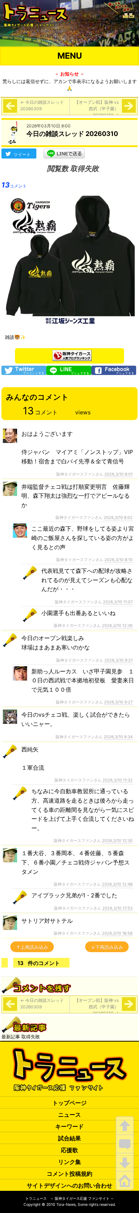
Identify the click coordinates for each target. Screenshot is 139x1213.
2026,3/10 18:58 (117, 933)
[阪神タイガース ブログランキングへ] (72, 353)
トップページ (69, 1102)
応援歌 (69, 1150)
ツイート (22, 154)
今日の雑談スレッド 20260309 (42, 105)
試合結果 (69, 1138)
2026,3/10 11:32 (118, 780)
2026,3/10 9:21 (118, 660)
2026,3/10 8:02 (118, 517)
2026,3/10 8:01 (118, 474)
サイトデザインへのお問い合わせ (69, 1185)
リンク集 (69, 1161)
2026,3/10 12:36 (117, 625)
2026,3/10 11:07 (118, 601)
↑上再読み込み (32, 947)
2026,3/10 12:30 (117, 840)
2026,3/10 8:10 (118, 559)
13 (14, 185)
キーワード (69, 1126)
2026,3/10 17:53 (117, 908)
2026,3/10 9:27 (118, 702)
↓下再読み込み (107, 947)
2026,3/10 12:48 (117, 884)
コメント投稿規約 (69, 1173)
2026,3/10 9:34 (118, 736)
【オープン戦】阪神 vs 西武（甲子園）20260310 (96, 108)
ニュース (69, 1114)
